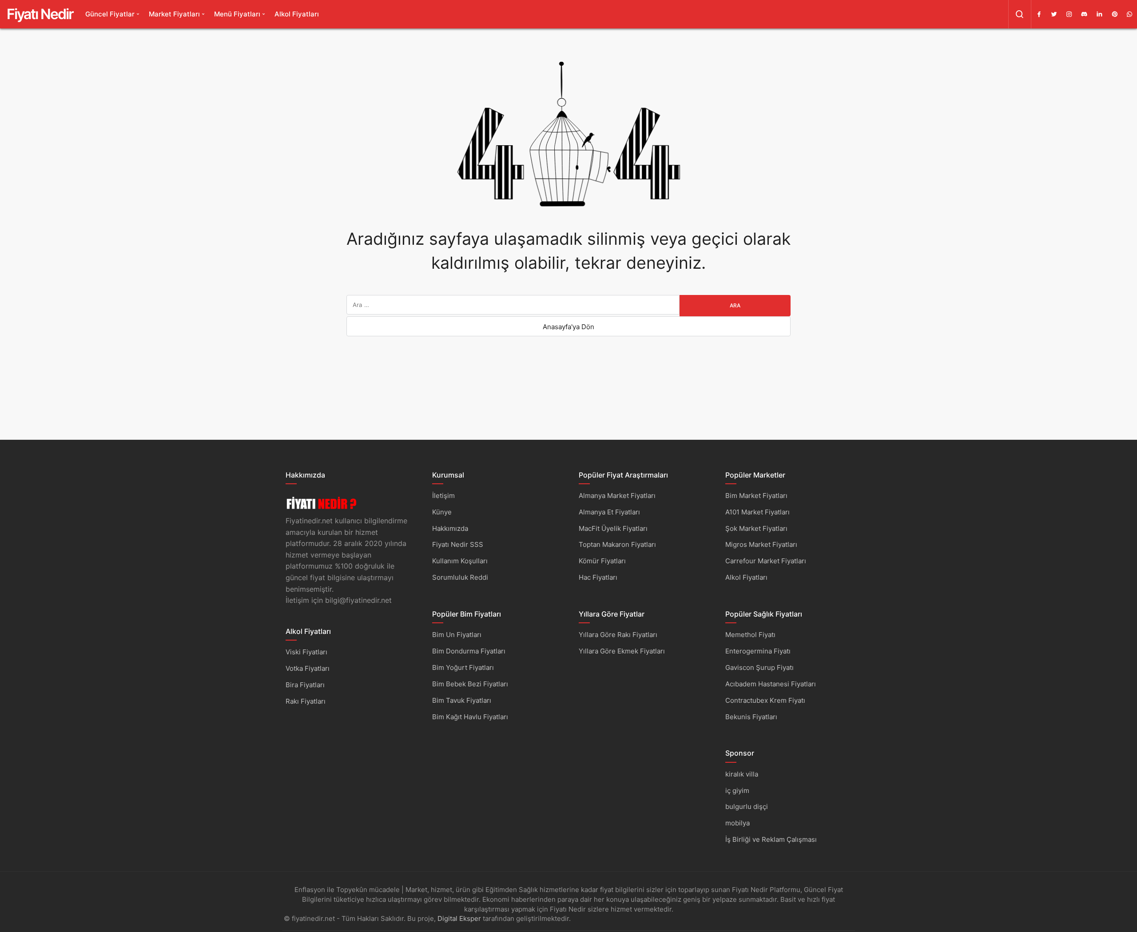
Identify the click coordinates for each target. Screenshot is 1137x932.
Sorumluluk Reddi (460, 577)
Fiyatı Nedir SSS (457, 544)
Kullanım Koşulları (460, 561)
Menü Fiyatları (237, 14)
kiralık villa (741, 774)
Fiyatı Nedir (40, 14)
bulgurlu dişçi (746, 806)
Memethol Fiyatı (750, 634)
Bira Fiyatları (305, 685)
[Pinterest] (1114, 14)
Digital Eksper (459, 918)
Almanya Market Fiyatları (617, 495)
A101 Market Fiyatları (757, 512)
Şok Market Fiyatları (756, 528)
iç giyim (737, 790)
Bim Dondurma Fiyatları (468, 651)
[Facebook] (1038, 14)
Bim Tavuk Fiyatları (461, 700)
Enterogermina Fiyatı (758, 651)
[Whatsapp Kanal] (1129, 14)
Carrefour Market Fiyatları (765, 561)
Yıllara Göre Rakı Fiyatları (618, 634)
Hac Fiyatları (598, 577)
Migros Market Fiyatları (761, 544)
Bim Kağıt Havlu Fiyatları (470, 717)
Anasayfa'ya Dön (568, 327)
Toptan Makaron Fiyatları (617, 544)
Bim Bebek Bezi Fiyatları (470, 684)
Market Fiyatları (174, 14)
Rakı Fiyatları (306, 701)
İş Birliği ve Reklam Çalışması (771, 839)
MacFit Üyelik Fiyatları (613, 528)
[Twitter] (1053, 14)
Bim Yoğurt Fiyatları (463, 667)
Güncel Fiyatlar (110, 14)
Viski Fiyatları (306, 652)
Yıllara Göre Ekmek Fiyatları (622, 651)
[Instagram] (1069, 14)
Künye (442, 512)
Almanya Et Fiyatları (609, 512)
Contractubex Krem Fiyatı (765, 700)
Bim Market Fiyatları (756, 495)
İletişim (443, 495)
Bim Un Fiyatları (456, 634)
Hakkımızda (450, 528)
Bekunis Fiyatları (751, 717)
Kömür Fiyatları (602, 561)
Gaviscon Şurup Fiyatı (759, 667)
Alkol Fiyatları (296, 14)
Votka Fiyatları (308, 668)
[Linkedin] (1099, 14)
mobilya (737, 823)
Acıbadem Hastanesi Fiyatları (770, 684)
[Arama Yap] (1020, 14)
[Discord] (1084, 14)
